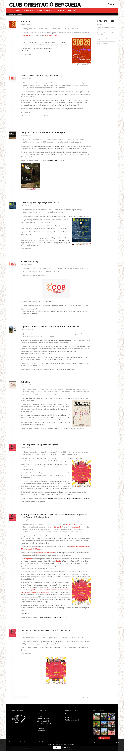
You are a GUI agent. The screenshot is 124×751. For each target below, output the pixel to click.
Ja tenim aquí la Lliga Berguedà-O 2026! (40, 202)
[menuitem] (11, 10)
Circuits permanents (44, 726)
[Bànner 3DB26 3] (12, 24)
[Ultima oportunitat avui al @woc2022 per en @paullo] (104, 731)
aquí (69, 360)
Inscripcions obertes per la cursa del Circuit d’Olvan (46, 630)
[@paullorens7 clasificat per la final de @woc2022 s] (96, 731)
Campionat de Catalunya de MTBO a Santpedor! (44, 132)
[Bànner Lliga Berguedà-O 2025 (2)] (12, 447)
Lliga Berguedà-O (43, 721)
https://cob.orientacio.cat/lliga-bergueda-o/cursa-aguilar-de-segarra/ (66, 498)
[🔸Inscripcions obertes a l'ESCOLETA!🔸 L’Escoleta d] (96, 716)
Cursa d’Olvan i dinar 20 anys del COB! (39, 75)
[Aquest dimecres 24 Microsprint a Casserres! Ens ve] (111, 716)
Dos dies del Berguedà (44, 723)
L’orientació (41, 731)
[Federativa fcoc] (12, 329)
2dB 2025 (25, 382)
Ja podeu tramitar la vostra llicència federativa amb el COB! (50, 326)
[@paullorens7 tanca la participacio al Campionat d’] (96, 724)
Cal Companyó (26, 398)
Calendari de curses (43, 719)
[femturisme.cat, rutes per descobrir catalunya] (18, 725)
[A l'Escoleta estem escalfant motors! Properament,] (104, 716)
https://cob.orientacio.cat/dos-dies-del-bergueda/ (37, 51)
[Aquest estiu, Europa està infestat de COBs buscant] (104, 724)
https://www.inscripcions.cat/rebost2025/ (54, 617)
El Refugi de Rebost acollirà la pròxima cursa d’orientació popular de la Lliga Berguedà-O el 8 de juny (55, 515)
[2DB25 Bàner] (12, 384)
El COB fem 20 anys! (30, 261)
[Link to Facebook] (108, 4)
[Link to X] (105, 4)
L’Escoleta (40, 728)
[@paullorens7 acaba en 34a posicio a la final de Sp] (111, 724)
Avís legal (68, 718)
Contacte (68, 714)
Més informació (26, 614)
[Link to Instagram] (111, 4)
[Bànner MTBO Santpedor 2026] (12, 135)
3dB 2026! (25, 21)
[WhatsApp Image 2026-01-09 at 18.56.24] (12, 78)
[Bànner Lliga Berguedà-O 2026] (12, 205)
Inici (38, 714)
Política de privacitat (72, 720)
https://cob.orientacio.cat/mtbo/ (53, 160)
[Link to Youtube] (113, 4)
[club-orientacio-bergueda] (45, 4)
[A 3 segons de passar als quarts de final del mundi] (111, 731)
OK (56, 747)
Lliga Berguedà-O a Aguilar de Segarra (39, 444)
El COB (39, 716)
